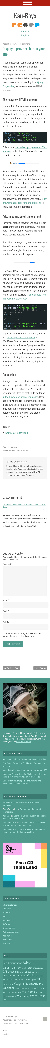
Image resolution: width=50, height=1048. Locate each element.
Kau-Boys (25, 15)
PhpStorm (6, 984)
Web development (10, 447)
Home (5, 1030)
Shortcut (6, 920)
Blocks (31, 967)
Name (6, 600)
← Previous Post (11, 668)
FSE (25, 971)
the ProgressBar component (21, 337)
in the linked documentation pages (20, 396)
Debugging (13, 971)
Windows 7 (12, 996)
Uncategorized (9, 928)
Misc (5, 916)
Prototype (23, 988)
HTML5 (19, 976)
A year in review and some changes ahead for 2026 (25, 770)
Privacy (17, 988)
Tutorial (6, 996)
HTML (25, 450)
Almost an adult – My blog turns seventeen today (24, 759)
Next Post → (40, 668)
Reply (45, 510)
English (25, 35)
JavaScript (28, 975)
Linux (37, 976)
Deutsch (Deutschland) (16, 432)
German (25, 31)
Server (40, 988)
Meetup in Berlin (23, 741)
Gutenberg (7, 975)
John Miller (7, 802)
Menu (25, 3)
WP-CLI (5, 999)
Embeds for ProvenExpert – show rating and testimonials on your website (22, 782)
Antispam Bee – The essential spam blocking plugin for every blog (24, 830)
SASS (29, 988)
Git (29, 972)
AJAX (19, 968)
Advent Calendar (16, 450)
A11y (4, 963)
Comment (7, 564)
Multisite (10, 979)
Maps (41, 976)
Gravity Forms (34, 972)
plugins (10, 738)
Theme (30, 991)
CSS (5, 971)
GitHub (31, 25)
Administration (14, 962)
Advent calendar (10, 905)
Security (34, 988)
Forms (21, 972)
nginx (21, 979)
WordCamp (7, 939)
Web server (7, 935)
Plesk (11, 984)
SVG (24, 992)
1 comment (25, 44)
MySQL (16, 980)
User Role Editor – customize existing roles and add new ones (24, 824)
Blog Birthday (39, 968)
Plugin (19, 983)
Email (6, 611)
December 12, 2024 (10, 44)
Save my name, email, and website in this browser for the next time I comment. (22, 634)
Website (6, 622)
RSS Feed (19, 25)
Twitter (37, 25)
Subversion (18, 992)
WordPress (25, 25)
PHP (38, 979)
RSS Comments (14, 25)
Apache (24, 968)
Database (7, 908)
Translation (39, 992)
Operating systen (30, 979)
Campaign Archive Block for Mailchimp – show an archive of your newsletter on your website (24, 775)
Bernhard (22, 461)
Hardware (7, 912)
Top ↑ (44, 1019)
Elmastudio (23, 1023)
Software (6, 924)
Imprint (5, 1034)
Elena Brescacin (9, 822)
